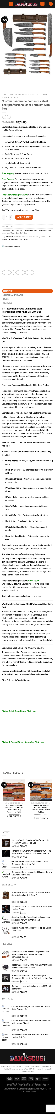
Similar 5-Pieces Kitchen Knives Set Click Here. (23, 742)
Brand (6, 299)
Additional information (13, 295)
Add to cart (24, 217)
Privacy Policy (38, 1083)
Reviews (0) (8, 303)
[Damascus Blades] (15, 257)
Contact (26, 1083)
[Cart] (51, 4)
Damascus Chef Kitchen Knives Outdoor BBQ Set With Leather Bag (14, 807)
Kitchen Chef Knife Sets (18, 233)
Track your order (15, 1085)
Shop (11, 94)
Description (8, 291)
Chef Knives (15, 230)
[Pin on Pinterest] (23, 272)
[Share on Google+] (27, 272)
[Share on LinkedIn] (32, 272)
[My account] (42, 4)
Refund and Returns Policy (36, 1085)
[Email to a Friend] (18, 272)
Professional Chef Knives (18, 239)
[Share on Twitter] (13, 272)
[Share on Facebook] (9, 272)
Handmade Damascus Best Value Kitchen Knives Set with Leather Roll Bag (41, 808)
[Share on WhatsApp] (4, 272)
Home (4, 94)
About (18, 1083)
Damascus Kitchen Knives (29, 237)
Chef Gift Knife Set (13, 237)
